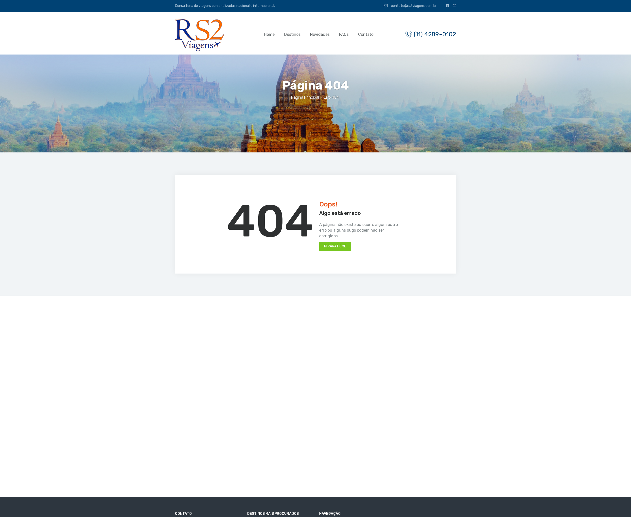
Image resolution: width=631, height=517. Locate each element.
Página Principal (305, 97)
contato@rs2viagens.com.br (413, 6)
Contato (365, 34)
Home (269, 34)
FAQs (344, 34)
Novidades (320, 34)
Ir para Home (335, 246)
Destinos (292, 34)
